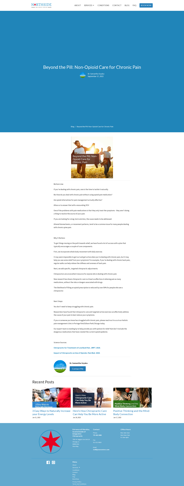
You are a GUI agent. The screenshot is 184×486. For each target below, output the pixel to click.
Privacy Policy (77, 482)
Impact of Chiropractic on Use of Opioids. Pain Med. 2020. (77, 353)
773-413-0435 (97, 435)
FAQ (134, 5)
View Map (75, 446)
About (77, 5)
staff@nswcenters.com (101, 450)
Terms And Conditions (79, 484)
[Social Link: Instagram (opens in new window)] (53, 462)
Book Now (146, 5)
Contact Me (77, 368)
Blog (127, 5)
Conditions (103, 5)
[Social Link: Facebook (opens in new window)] (48, 462)
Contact (116, 5)
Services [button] (75, 467)
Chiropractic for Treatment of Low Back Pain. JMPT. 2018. (77, 348)
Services (88, 5)
